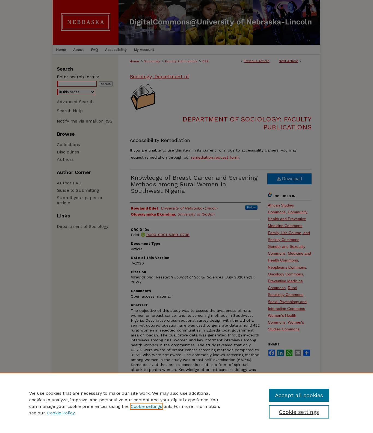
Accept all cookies (299, 395)
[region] (186, 403)
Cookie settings (146, 406)
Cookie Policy (61, 412)
